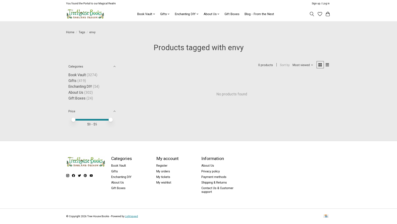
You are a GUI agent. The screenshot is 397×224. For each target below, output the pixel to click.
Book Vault (77, 75)
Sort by (285, 65)
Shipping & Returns (214, 182)
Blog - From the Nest (259, 14)
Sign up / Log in (321, 3)
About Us (75, 92)
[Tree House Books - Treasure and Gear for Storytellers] (85, 14)
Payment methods (213, 177)
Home (70, 32)
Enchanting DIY (80, 86)
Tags (82, 32)
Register (161, 165)
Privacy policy (210, 171)
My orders (163, 171)
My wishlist (163, 182)
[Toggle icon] (312, 14)
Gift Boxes (232, 14)
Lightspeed (131, 216)
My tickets (163, 177)
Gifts (72, 81)
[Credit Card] (326, 216)
